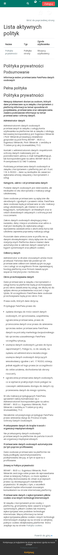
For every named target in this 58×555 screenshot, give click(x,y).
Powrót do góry (43, 535)
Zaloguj (48, 3)
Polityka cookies (34, 525)
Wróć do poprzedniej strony (40, 20)
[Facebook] (40, 13)
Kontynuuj (29, 552)
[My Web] (49, 13)
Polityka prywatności (11, 52)
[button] (37, 2)
